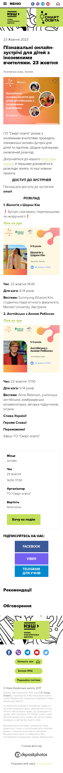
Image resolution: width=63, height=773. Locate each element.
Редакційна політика (28, 680)
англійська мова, (14, 72)
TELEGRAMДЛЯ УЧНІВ (31, 571)
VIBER (31, 559)
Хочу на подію (23, 520)
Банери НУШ (25, 670)
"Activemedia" (44, 763)
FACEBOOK (31, 547)
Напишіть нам (58, 4)
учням (29, 72)
